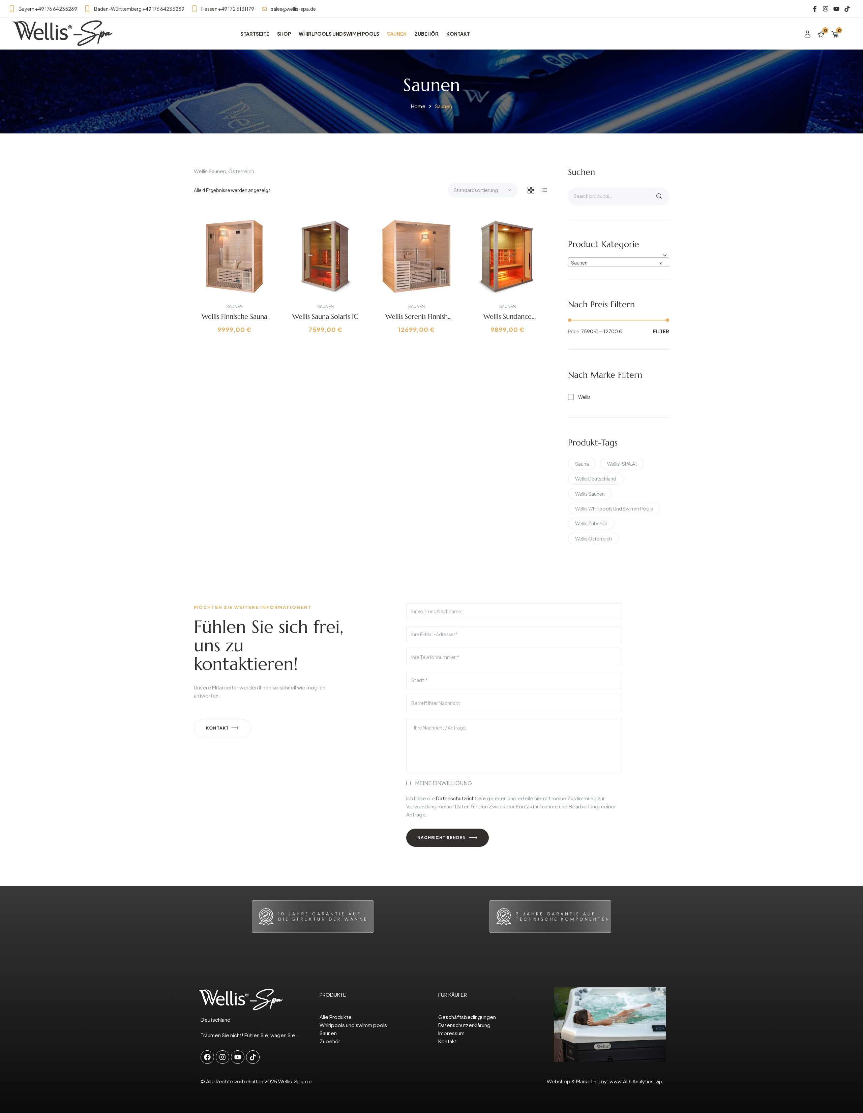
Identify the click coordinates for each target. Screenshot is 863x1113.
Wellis (584, 397)
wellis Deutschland (595, 478)
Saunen (234, 306)
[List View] (544, 190)
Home (418, 106)
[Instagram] (826, 9)
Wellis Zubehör (591, 523)
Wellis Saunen (590, 494)
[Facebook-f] (815, 9)
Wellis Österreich (593, 538)
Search (659, 196)
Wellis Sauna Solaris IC (325, 316)
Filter (661, 331)
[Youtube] (836, 9)
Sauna (582, 464)
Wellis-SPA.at (622, 464)
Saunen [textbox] (616, 262)
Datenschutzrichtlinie (461, 798)
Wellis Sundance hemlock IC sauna (507, 320)
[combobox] (618, 262)
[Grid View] (531, 190)
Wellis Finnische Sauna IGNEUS (234, 320)
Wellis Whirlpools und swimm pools (614, 508)
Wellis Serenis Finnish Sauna (416, 320)
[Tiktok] (847, 9)
